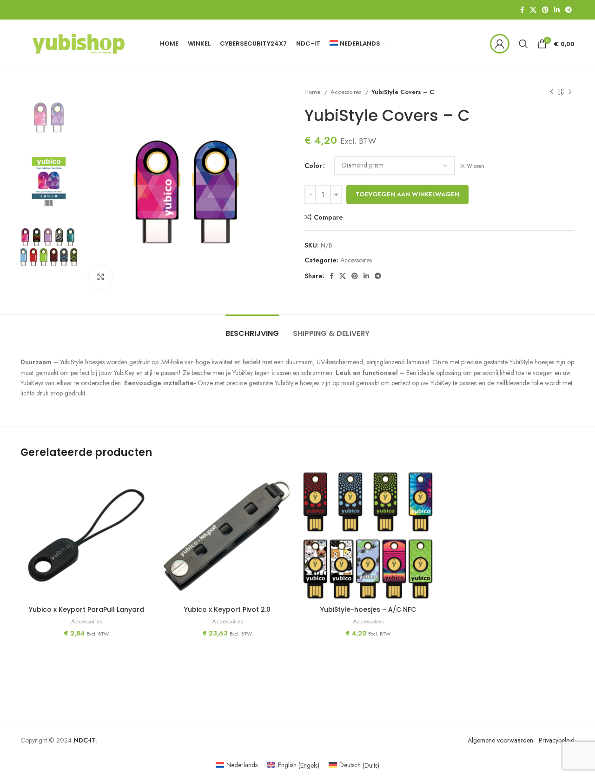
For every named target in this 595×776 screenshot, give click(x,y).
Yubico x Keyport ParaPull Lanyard (86, 609)
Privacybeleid (557, 740)
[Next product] (570, 92)
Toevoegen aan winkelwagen (407, 194)
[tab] (252, 328)
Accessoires (347, 91)
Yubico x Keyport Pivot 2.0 (227, 609)
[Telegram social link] (568, 10)
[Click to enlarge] (100, 277)
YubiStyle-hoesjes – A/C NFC (368, 609)
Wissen (475, 166)
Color (313, 165)
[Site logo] (78, 42)
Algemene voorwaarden (500, 740)
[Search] (523, 43)
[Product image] (86, 535)
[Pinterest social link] (545, 10)
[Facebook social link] (522, 10)
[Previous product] (551, 92)
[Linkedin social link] (556, 10)
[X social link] (533, 10)
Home (313, 91)
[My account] (499, 43)
